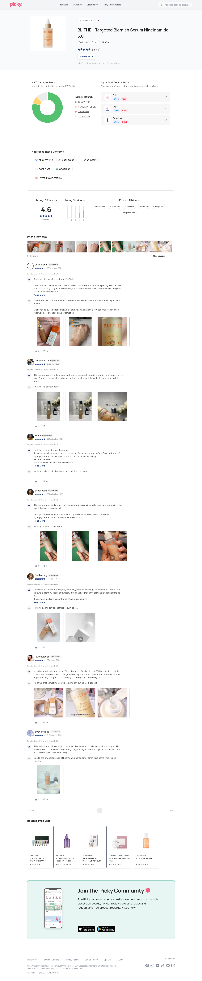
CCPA (120, 959)
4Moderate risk (87, 106)
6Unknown (84, 116)
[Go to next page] (171, 810)
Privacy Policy (72, 959)
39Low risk (84, 101)
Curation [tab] (77, 4)
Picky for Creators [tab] (112, 4)
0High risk (83, 111)
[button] (163, 256)
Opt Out (107, 959)
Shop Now (85, 56)
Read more (39, 295)
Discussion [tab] (92, 4)
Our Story (32, 959)
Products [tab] (63, 4)
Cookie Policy (91, 959)
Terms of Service (50, 959)
